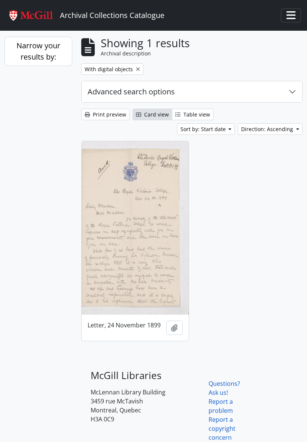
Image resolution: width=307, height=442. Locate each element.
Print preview (108, 114)
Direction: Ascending (268, 129)
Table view (196, 114)
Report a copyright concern (222, 428)
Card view (156, 114)
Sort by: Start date (203, 129)
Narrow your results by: (38, 51)
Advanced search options (131, 92)
